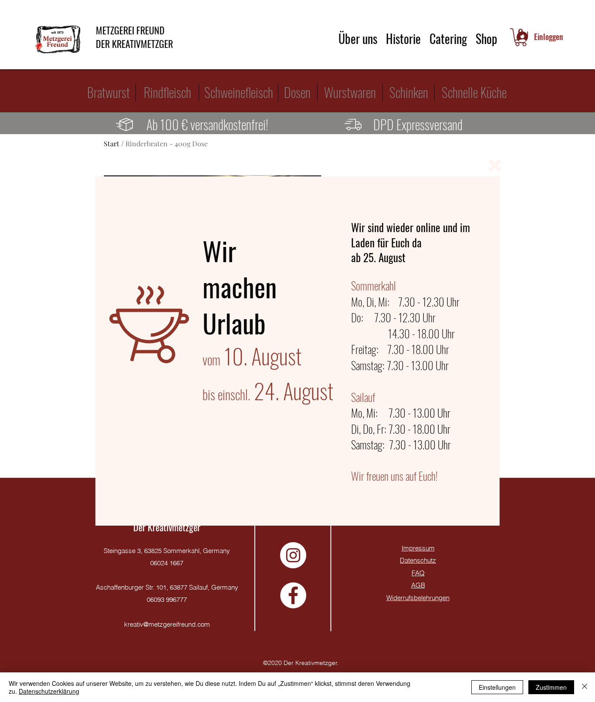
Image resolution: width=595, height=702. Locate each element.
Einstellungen (497, 687)
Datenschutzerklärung (49, 691)
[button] (494, 165)
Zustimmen (551, 687)
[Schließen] (584, 687)
